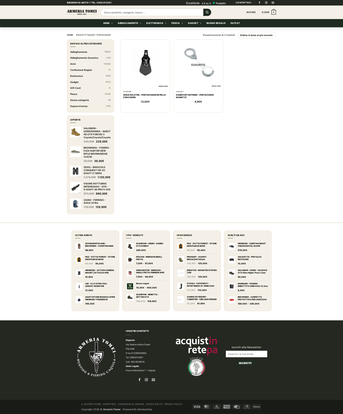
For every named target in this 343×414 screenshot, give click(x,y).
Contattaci (109, 410)
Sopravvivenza (79, 112)
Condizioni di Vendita (131, 410)
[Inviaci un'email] (273, 8)
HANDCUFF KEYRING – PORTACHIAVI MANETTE (195, 102)
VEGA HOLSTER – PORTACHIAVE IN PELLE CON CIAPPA (144, 102)
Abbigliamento (128, 29)
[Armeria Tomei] (82, 18)
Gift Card (75, 94)
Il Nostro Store (91, 410)
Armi (106, 29)
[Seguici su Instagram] (266, 8)
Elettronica (154, 29)
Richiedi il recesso (245, 375)
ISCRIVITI (245, 363)
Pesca (176, 29)
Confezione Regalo (81, 76)
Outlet (235, 29)
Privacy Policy (174, 410)
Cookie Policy (154, 410)
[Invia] (207, 18)
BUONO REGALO (216, 29)
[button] (269, 18)
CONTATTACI (243, 8)
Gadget (193, 29)
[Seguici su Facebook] (259, 8)
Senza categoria (79, 106)
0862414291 (104, 8)
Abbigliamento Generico (84, 64)
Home (70, 41)
